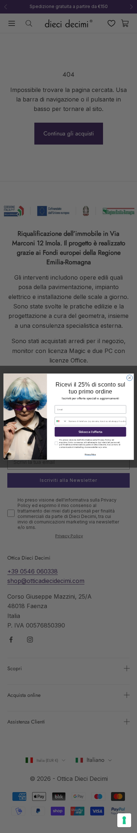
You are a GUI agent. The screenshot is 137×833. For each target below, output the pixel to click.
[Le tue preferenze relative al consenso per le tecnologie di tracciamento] (124, 820)
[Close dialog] (129, 377)
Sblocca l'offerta (90, 431)
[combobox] (61, 421)
